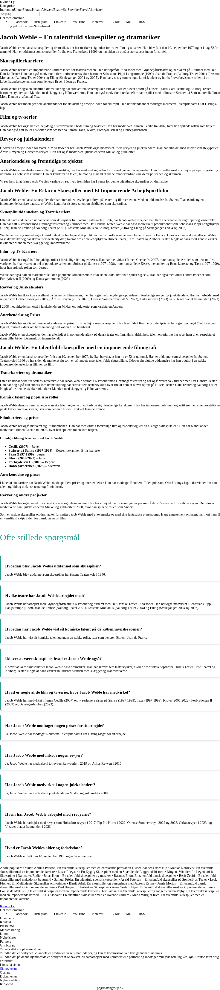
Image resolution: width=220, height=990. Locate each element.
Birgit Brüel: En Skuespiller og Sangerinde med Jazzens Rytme (111, 883)
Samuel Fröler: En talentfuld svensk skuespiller (86, 879)
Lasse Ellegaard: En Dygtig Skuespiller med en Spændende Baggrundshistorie (111, 872)
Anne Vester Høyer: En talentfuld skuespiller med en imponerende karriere (162, 887)
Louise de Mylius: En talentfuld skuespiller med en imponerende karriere (49, 891)
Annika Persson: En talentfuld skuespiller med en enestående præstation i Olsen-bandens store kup (100, 868)
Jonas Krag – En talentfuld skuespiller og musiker (77, 875)
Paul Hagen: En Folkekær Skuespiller (83, 887)
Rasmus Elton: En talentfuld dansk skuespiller (145, 875)
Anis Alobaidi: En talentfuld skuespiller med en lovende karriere (85, 895)
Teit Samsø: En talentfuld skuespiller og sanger (133, 891)
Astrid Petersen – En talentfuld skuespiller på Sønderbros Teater (164, 879)
